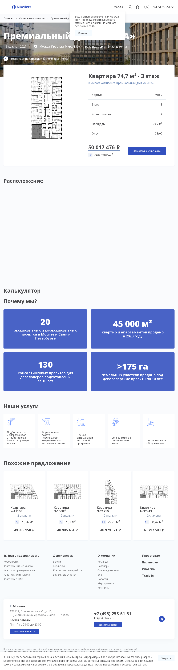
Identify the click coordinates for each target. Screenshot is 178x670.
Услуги (57, 561)
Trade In (148, 575)
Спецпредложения (108, 570)
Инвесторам (151, 556)
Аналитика (59, 566)
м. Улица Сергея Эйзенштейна (106, 46)
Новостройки (11, 561)
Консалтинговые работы (68, 570)
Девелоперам (63, 556)
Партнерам (150, 562)
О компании (106, 556)
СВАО (158, 133)
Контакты (103, 587)
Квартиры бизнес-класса (18, 566)
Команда (103, 561)
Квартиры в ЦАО (13, 579)
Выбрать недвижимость (21, 556)
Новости (103, 579)
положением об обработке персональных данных (63, 664)
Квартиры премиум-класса (19, 570)
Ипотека (148, 569)
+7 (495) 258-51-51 (162, 7)
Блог (100, 574)
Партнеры (103, 566)
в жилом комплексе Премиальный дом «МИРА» (121, 83)
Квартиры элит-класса (16, 574)
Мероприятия (106, 583)
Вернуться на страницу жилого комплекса (39, 59)
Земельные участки (64, 574)
